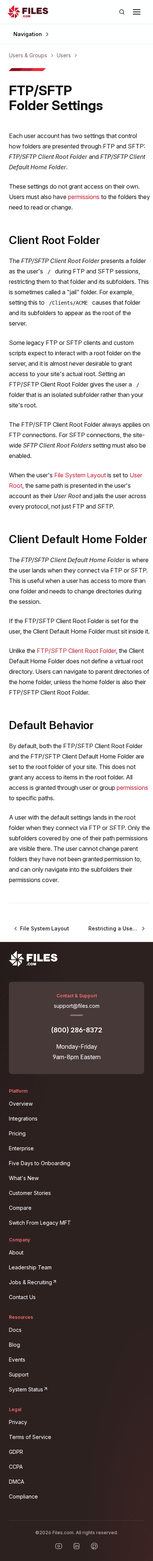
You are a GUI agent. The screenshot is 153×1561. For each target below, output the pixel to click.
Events (17, 1359)
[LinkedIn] (76, 1546)
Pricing (17, 1133)
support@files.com (77, 1006)
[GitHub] (94, 1546)
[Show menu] (136, 11)
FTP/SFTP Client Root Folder (76, 650)
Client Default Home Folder (78, 539)
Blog (14, 1345)
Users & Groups (28, 55)
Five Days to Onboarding (39, 1163)
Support (19, 1374)
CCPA (16, 1467)
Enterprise (21, 1148)
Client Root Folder (54, 240)
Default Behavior (51, 725)
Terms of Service (30, 1437)
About (16, 1252)
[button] (137, 12)
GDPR (16, 1452)
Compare (20, 1208)
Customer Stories (30, 1193)
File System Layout (80, 475)
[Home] (27, 12)
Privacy (18, 1422)
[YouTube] (59, 1546)
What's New (24, 1178)
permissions (84, 197)
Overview (21, 1103)
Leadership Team (30, 1267)
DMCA (16, 1481)
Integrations (23, 1118)
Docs (15, 1330)
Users (64, 55)
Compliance (23, 1496)
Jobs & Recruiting (76, 1280)
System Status (71, 1388)
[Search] (121, 11)
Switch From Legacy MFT (40, 1222)
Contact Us (22, 1297)
